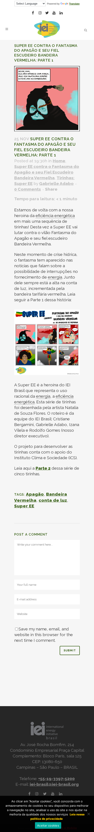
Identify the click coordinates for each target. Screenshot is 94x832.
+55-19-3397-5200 (56, 778)
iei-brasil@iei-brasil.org (54, 784)
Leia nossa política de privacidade (57, 816)
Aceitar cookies (48, 825)
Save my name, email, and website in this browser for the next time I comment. (43, 635)
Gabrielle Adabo (56, 183)
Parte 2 (43, 468)
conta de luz (53, 500)
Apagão (35, 494)
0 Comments (27, 189)
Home (59, 160)
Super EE (24, 505)
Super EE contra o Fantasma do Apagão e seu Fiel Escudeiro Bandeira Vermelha (46, 172)
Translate (74, 3)
